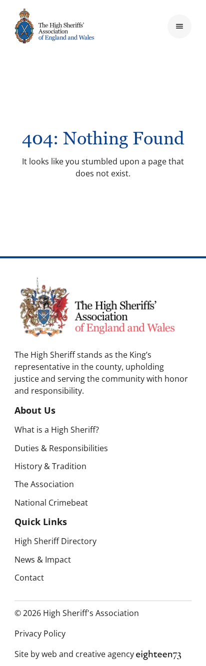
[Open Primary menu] (180, 26)
